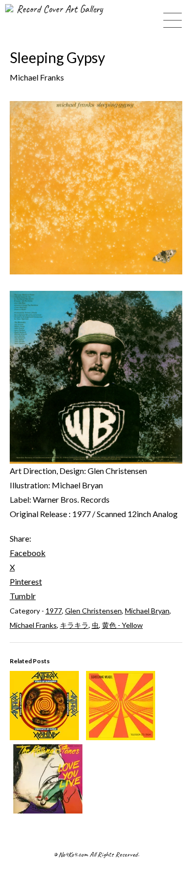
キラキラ (74, 625)
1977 (54, 610)
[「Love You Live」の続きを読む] (47, 810)
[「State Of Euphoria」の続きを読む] (44, 737)
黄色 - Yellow (122, 625)
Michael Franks (33, 625)
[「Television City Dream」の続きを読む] (120, 737)
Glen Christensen (93, 610)
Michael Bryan (147, 610)
